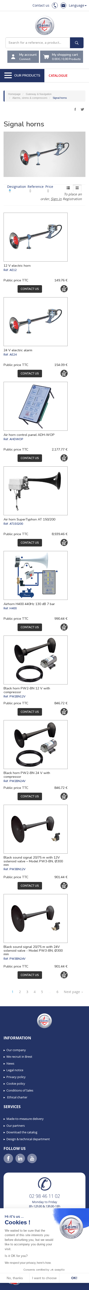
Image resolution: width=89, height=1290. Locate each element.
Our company (16, 1050)
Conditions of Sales (19, 1090)
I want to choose (44, 1278)
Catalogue (58, 75)
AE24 (13, 355)
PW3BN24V (17, 959)
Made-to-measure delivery (25, 1119)
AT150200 (16, 524)
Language (76, 5)
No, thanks (15, 1278)
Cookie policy (15, 1083)
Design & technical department (28, 1139)
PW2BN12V (17, 696)
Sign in (56, 199)
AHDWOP (16, 439)
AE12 (13, 270)
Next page (73, 991)
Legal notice (14, 1070)
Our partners (15, 1125)
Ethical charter (16, 1097)
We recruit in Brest (19, 1056)
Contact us (41, 5)
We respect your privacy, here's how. (28, 1262)
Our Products (27, 75)
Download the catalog (21, 1132)
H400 (13, 608)
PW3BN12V (17, 869)
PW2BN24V (17, 781)
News (10, 1063)
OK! (74, 1278)
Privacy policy (16, 1077)
